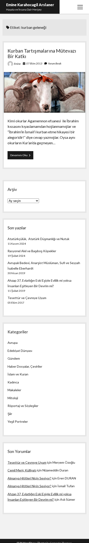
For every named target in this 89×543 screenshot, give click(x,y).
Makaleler (14, 390)
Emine (17, 63)
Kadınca (13, 382)
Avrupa (13, 343)
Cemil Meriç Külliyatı (22, 470)
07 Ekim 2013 (34, 63)
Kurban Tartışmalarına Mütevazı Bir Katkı (42, 53)
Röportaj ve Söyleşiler (23, 406)
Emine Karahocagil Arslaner (30, 5)
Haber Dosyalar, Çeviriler (25, 366)
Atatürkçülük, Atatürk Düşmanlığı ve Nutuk (38, 239)
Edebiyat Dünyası (20, 351)
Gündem (14, 358)
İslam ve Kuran (18, 374)
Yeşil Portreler (18, 421)
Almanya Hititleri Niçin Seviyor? (29, 478)
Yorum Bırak (54, 63)
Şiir (10, 414)
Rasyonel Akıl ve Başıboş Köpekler (32, 251)
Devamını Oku (21, 156)
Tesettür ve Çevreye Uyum (27, 298)
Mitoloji (13, 398)
